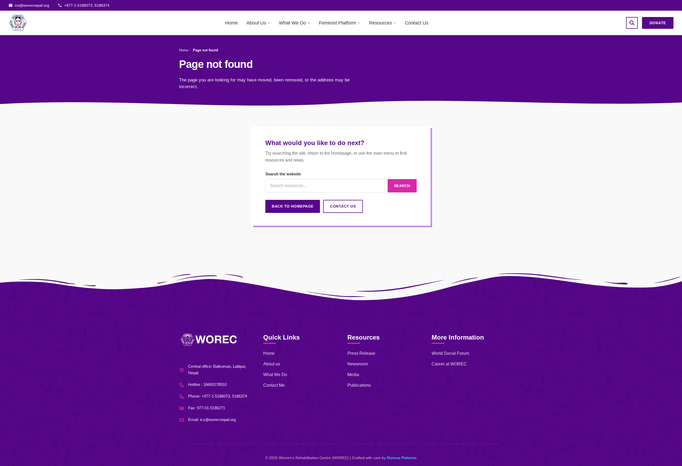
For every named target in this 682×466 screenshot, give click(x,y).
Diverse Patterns (402, 458)
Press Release (361, 353)
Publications (359, 385)
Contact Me (274, 385)
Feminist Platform (337, 23)
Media (353, 374)
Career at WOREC (449, 364)
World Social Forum (450, 353)
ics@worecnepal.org (218, 419)
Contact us (343, 206)
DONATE (657, 23)
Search (402, 186)
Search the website (283, 174)
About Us (256, 23)
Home (231, 23)
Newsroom (357, 364)
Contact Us (416, 23)
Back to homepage (293, 206)
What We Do (292, 23)
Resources (380, 23)
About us (271, 364)
